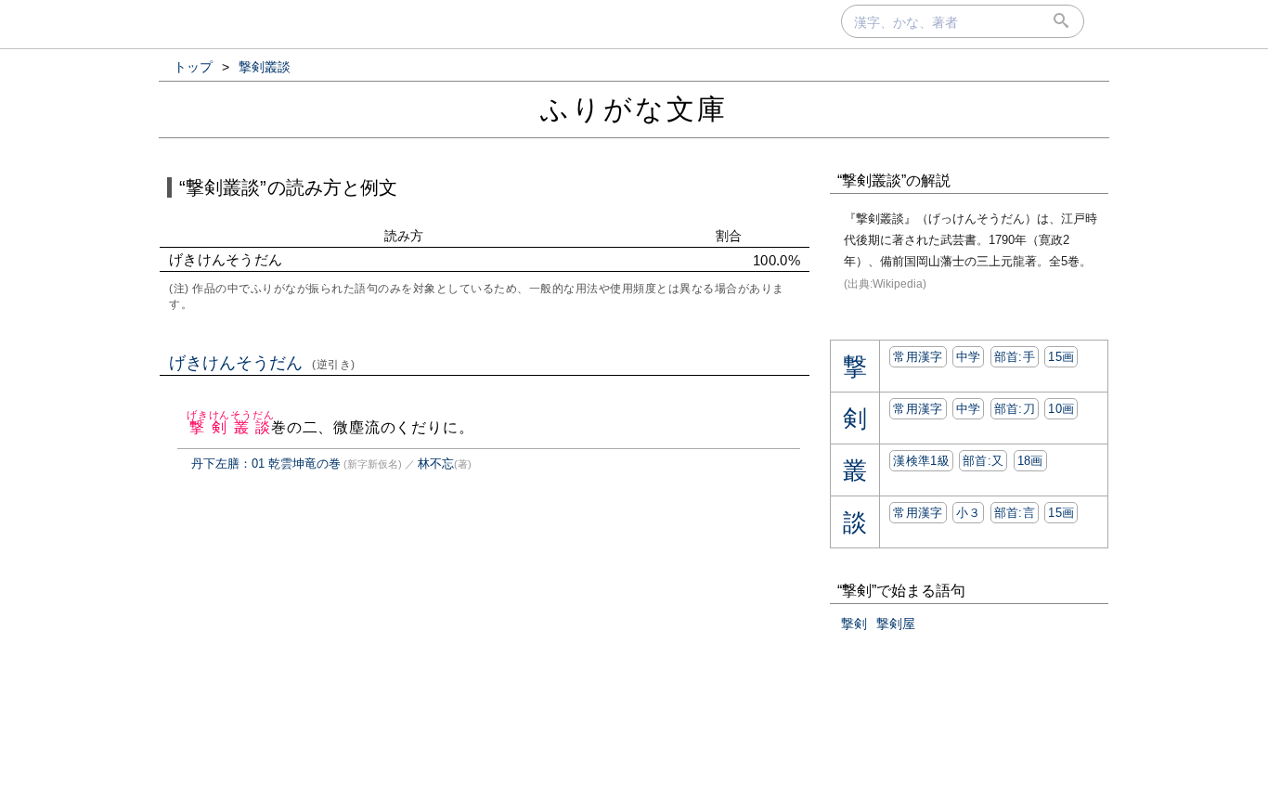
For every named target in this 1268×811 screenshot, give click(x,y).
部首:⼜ (983, 461)
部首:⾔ (1014, 513)
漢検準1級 (921, 461)
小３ (968, 513)
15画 (1061, 357)
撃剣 (854, 623)
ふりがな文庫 (634, 109)
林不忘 (436, 463)
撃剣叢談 (230, 427)
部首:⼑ (1014, 409)
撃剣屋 (895, 623)
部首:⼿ (1014, 357)
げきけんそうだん (262, 363)
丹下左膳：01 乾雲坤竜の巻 (266, 463)
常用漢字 (917, 357)
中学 (968, 357)
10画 (1061, 409)
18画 (1030, 461)
